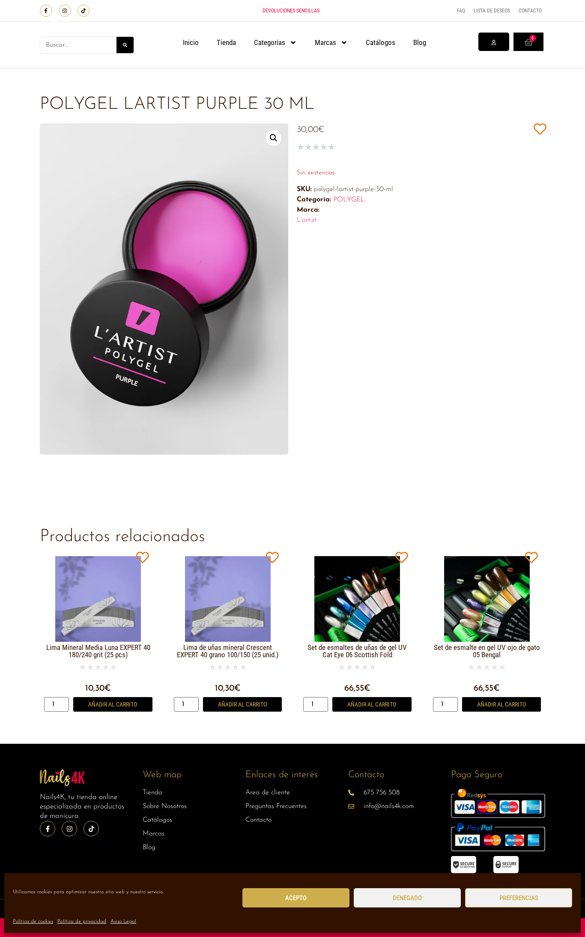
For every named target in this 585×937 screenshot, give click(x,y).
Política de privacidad (81, 921)
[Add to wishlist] (539, 128)
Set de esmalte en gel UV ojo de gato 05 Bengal (487, 651)
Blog (419, 42)
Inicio (191, 42)
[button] (273, 138)
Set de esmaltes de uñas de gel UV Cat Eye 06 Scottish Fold (357, 651)
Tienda (226, 42)
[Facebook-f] (46, 11)
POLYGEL (349, 199)
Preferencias (518, 898)
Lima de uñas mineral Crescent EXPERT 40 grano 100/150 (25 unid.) (227, 651)
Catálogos (380, 42)
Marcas (325, 42)
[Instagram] (65, 11)
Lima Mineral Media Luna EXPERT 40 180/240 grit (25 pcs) (98, 651)
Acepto (296, 898)
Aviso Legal (123, 921)
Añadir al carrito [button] (112, 704)
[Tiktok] (84, 11)
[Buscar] (125, 45)
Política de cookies (33, 921)
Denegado (407, 898)
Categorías (269, 42)
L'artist (306, 220)
